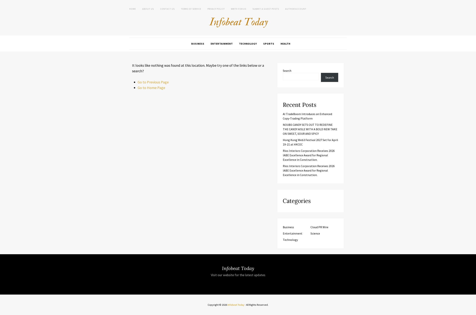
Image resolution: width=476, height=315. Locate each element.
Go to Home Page (151, 87)
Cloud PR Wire (319, 227)
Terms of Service (191, 8)
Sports (268, 43)
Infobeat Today (236, 304)
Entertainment (222, 43)
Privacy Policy (216, 8)
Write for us (238, 8)
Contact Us (167, 8)
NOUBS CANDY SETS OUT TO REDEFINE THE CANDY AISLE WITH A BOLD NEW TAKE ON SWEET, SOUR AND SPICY (310, 129)
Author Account (295, 8)
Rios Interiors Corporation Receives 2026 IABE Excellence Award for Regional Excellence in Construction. (309, 155)
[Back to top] (472, 311)
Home (132, 8)
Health (285, 43)
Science (315, 233)
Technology (248, 43)
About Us (148, 8)
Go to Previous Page (153, 82)
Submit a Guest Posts (266, 8)
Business (197, 43)
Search (287, 70)
